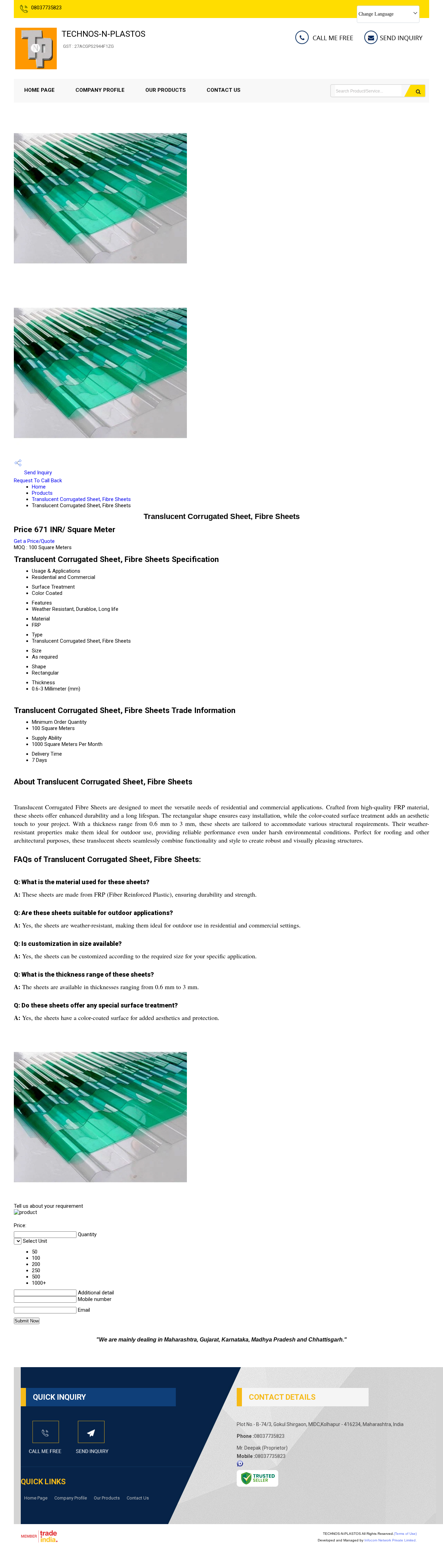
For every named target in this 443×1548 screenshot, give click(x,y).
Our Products (165, 90)
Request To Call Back (38, 480)
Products (42, 493)
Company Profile (100, 90)
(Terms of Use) (405, 1534)
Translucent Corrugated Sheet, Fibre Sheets (81, 499)
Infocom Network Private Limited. (390, 1540)
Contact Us (224, 90)
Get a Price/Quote (34, 541)
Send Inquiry (37, 472)
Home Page (39, 90)
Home (39, 487)
